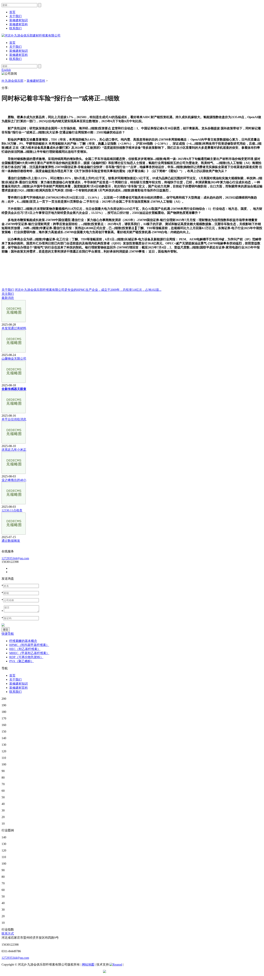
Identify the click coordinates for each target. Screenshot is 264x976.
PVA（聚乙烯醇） (21, 661)
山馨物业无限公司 (14, 358)
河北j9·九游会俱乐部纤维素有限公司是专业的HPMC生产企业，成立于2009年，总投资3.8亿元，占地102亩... (88, 289)
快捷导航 (8, 633)
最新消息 (8, 297)
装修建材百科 (18, 54)
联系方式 (8, 933)
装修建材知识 (18, 50)
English (6, 70)
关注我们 (8, 293)
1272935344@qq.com (15, 558)
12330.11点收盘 (12, 510)
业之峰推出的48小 (14, 480)
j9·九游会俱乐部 (12, 80)
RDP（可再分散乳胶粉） (26, 657)
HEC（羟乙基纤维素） (24, 649)
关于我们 (15, 46)
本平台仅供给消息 (14, 419)
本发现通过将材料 (14, 328)
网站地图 (88, 964)
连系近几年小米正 (14, 449)
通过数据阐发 (11, 540)
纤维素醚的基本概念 (23, 640)
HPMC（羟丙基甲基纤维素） (29, 645)
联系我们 (15, 59)
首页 (12, 42)
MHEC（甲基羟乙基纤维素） (29, 653)
